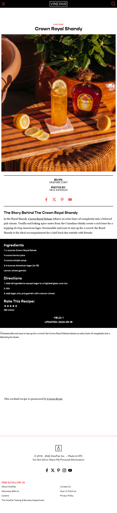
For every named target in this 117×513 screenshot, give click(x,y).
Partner (58, 24)
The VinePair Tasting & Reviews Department (23, 500)
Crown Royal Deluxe (40, 219)
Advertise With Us (10, 491)
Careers (5, 496)
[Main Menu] (3, 4)
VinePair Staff (58, 182)
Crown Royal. (54, 399)
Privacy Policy (67, 496)
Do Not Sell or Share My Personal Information (58, 460)
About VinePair (9, 487)
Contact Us (65, 487)
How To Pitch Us (68, 491)
